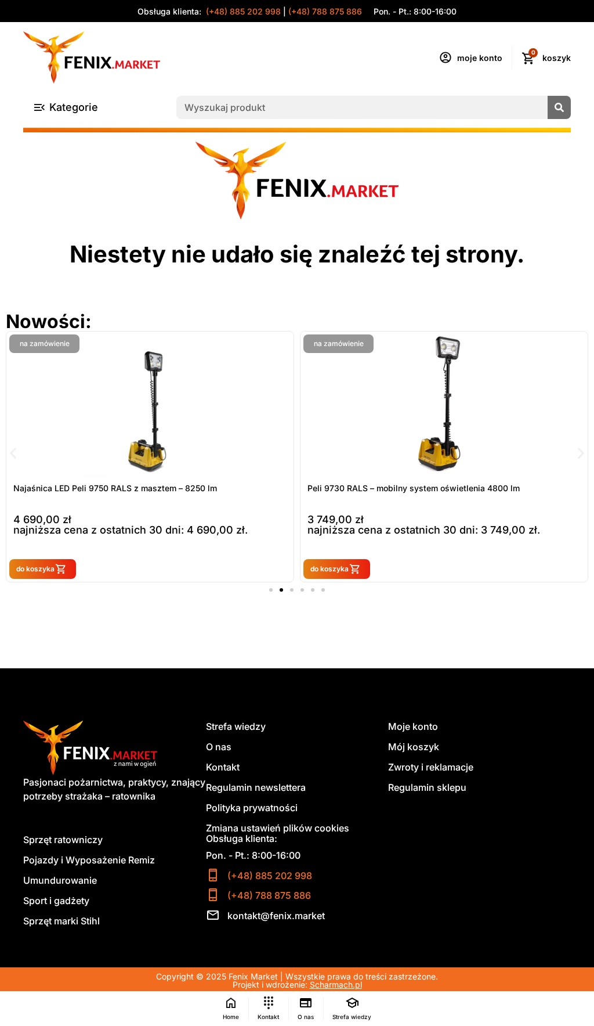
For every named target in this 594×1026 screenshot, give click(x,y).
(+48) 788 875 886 (325, 11)
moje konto (479, 58)
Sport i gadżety (56, 900)
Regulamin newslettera (256, 787)
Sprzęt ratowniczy (63, 839)
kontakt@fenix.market (276, 915)
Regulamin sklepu (427, 787)
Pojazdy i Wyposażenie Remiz (89, 860)
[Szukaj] (559, 107)
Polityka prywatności (252, 807)
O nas (218, 747)
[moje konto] (445, 57)
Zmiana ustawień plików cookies (277, 828)
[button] (13, 452)
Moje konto (413, 726)
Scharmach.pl (336, 984)
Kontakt (223, 767)
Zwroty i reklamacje (430, 767)
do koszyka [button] (35, 568)
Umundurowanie (60, 880)
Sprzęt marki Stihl (61, 921)
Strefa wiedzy (236, 726)
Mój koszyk (413, 747)
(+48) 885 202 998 (242, 11)
